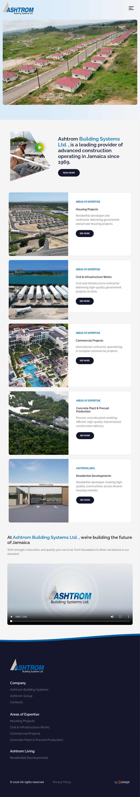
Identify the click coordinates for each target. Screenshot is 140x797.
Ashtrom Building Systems (29, 689)
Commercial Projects (25, 733)
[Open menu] (131, 8)
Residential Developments (29, 758)
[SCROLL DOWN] (70, 112)
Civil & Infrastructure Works (30, 727)
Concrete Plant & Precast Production (36, 740)
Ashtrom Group (21, 696)
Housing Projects (22, 721)
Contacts (16, 702)
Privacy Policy (62, 782)
